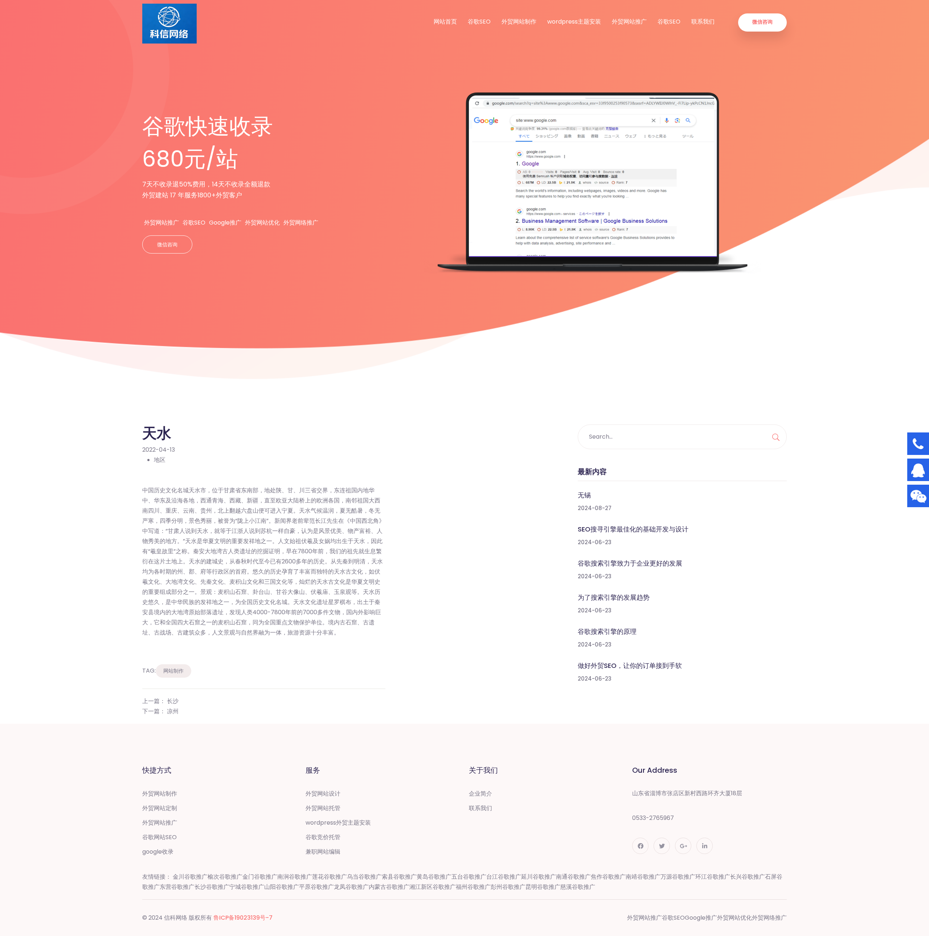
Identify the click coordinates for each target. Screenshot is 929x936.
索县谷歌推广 (399, 877)
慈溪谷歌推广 (577, 887)
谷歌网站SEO (159, 837)
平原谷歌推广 (316, 887)
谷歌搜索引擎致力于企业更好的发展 (630, 563)
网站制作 (173, 670)
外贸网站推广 (629, 21)
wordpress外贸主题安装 (338, 822)
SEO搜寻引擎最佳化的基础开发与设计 (633, 529)
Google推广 (225, 222)
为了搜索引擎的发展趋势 (614, 597)
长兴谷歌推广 (747, 877)
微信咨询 (762, 21)
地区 (159, 460)
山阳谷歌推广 (281, 887)
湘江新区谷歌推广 (432, 887)
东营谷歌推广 (177, 887)
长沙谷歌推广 (212, 887)
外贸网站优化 (262, 222)
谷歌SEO (479, 21)
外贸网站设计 (323, 793)
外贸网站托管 (323, 808)
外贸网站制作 (519, 21)
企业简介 (480, 793)
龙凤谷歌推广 (351, 887)
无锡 (584, 495)
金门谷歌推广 (259, 877)
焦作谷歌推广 (608, 877)
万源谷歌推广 (677, 877)
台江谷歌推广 (503, 877)
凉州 (173, 711)
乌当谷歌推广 (364, 877)
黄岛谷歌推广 (434, 877)
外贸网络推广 (300, 222)
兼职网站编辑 (323, 851)
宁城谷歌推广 (246, 887)
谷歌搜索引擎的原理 (607, 631)
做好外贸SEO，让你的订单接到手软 (630, 665)
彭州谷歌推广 (508, 887)
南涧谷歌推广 (294, 877)
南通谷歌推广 (573, 877)
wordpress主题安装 (574, 21)
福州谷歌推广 (473, 887)
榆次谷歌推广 (225, 877)
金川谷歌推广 (190, 877)
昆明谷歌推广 (542, 887)
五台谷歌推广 (468, 877)
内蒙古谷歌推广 (389, 887)
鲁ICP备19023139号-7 (243, 918)
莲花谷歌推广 (329, 877)
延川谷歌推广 (538, 877)
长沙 (173, 701)
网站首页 (445, 21)
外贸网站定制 (159, 808)
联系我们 (703, 21)
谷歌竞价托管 (323, 837)
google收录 (157, 851)
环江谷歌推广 (712, 877)
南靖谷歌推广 (643, 877)
